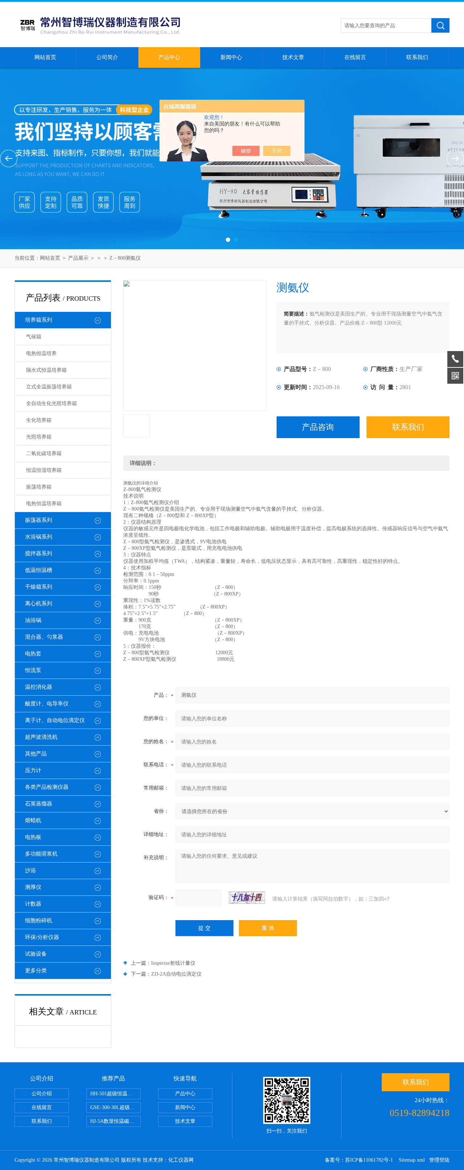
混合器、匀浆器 (44, 637)
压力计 (33, 770)
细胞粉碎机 (38, 920)
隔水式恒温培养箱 (46, 370)
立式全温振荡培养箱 (49, 387)
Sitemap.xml (412, 1160)
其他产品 (36, 754)
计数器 (33, 904)
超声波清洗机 (41, 737)
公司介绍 (42, 1093)
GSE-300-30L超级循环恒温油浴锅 (115, 1107)
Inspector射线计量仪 (173, 963)
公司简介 (107, 57)
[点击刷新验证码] (247, 897)
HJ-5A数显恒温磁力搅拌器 (115, 1121)
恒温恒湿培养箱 (44, 470)
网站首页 (45, 57)
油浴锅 (33, 620)
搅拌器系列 (38, 553)
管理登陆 (439, 1160)
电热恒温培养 (41, 353)
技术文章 (293, 57)
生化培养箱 (38, 420)
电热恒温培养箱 (44, 503)
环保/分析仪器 (42, 937)
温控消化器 (38, 687)
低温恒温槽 (38, 570)
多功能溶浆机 (41, 854)
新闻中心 (231, 57)
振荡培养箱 (38, 487)
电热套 (33, 653)
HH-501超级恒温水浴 (113, 1093)
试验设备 (36, 954)
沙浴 (30, 870)
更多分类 (36, 970)
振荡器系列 (38, 520)
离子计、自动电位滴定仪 (55, 720)
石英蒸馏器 (38, 804)
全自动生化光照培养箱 (51, 403)
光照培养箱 (38, 437)
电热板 (33, 837)
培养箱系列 (38, 320)
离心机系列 (38, 603)
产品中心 (169, 57)
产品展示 (78, 258)
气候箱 (33, 336)
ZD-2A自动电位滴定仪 (176, 974)
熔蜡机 (33, 820)
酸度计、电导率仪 (47, 703)
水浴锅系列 (38, 537)
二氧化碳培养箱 (44, 453)
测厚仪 (33, 887)
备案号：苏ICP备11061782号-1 (359, 1160)
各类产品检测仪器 (47, 787)
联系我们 (417, 57)
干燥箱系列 (38, 587)
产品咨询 (318, 427)
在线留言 (355, 57)
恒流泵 (33, 670)
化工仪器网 (181, 1160)
